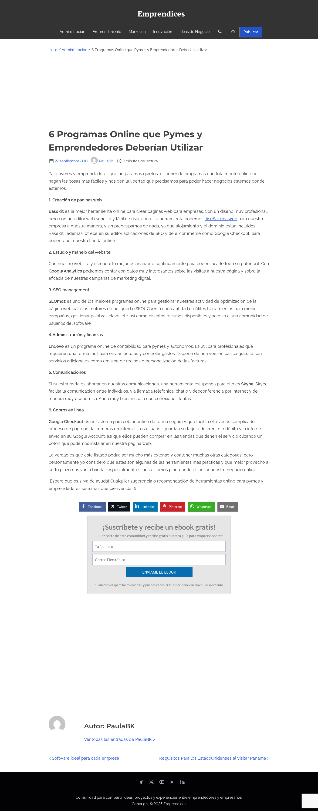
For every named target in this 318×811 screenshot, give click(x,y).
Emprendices (174, 804)
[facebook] (141, 783)
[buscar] (220, 32)
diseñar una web (221, 218)
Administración (74, 50)
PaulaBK (106, 161)
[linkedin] (182, 783)
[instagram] (172, 783)
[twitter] (151, 783)
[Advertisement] (159, 90)
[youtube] (161, 783)
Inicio (53, 50)
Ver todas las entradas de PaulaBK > (119, 739)
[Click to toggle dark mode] (233, 32)
